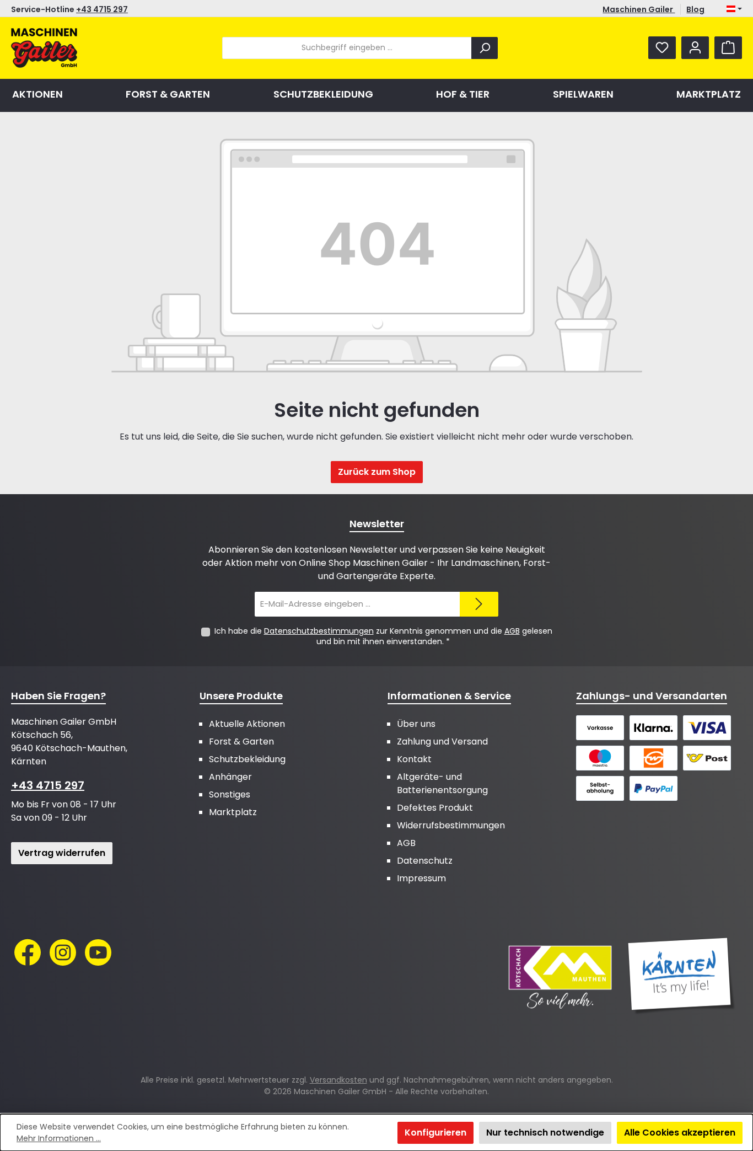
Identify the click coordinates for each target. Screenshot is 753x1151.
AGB (512, 630)
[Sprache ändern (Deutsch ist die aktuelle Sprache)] (734, 9)
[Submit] (479, 604)
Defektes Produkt (435, 807)
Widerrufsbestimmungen (451, 825)
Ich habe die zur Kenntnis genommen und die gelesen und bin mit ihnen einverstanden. (383, 636)
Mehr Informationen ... (59, 1138)
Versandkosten (338, 1079)
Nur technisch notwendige (545, 1132)
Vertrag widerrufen (61, 853)
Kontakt (414, 759)
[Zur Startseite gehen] (44, 48)
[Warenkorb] (728, 47)
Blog (695, 9)
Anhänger (230, 776)
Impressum (421, 878)
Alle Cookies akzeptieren (679, 1132)
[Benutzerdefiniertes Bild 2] (681, 976)
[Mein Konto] (695, 47)
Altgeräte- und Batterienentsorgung (442, 783)
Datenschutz (425, 860)
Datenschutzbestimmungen (319, 630)
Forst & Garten (241, 741)
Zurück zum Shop (377, 471)
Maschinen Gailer (639, 9)
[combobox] (347, 48)
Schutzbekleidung (247, 759)
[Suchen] (484, 48)
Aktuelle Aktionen (247, 724)
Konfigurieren (435, 1132)
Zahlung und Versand (442, 741)
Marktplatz (233, 812)
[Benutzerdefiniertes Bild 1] (560, 976)
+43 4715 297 (102, 9)
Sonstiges (229, 794)
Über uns (416, 724)
